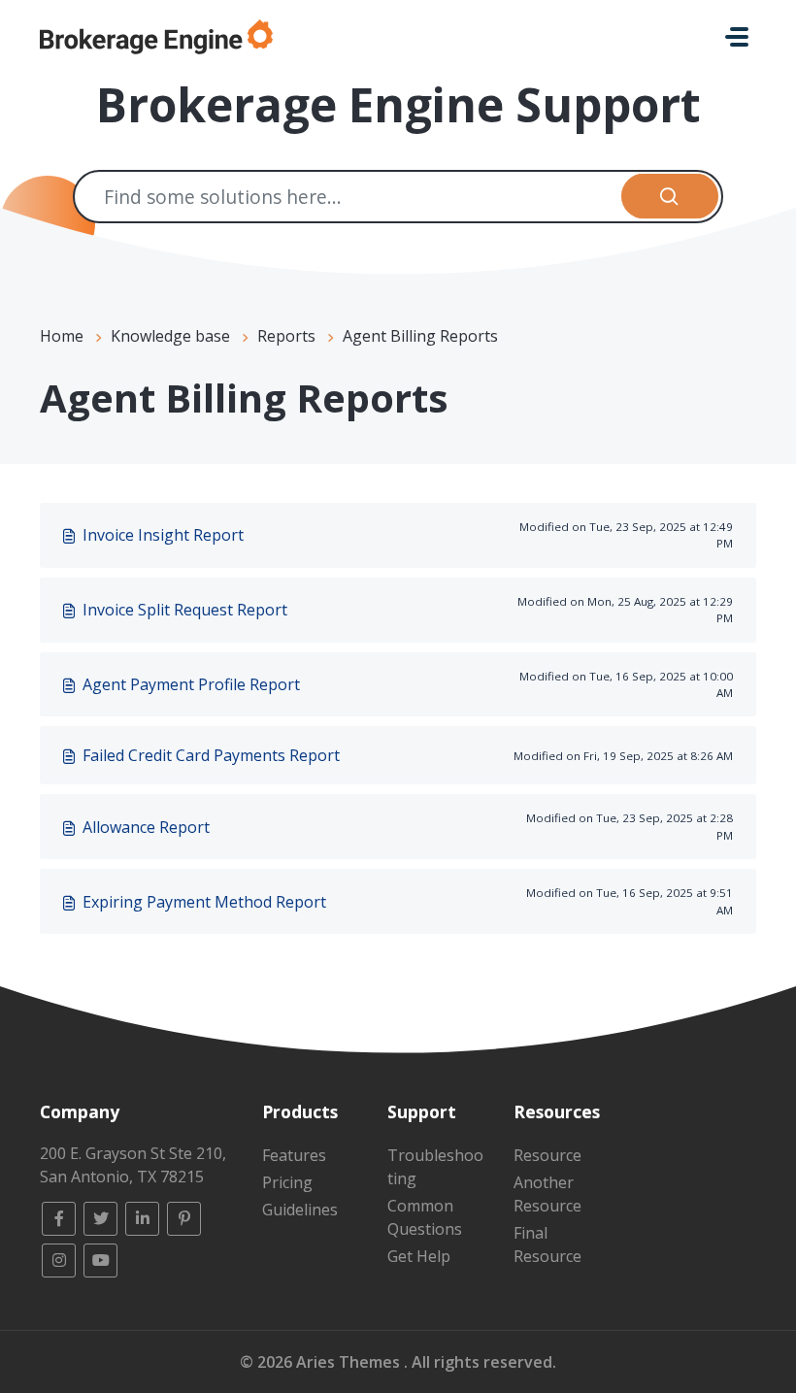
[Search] (670, 196)
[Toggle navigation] (736, 36)
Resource (547, 1155)
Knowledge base (170, 336)
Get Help (418, 1256)
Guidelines (300, 1209)
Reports (286, 336)
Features (294, 1155)
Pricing (287, 1182)
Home (61, 336)
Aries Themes (350, 1362)
